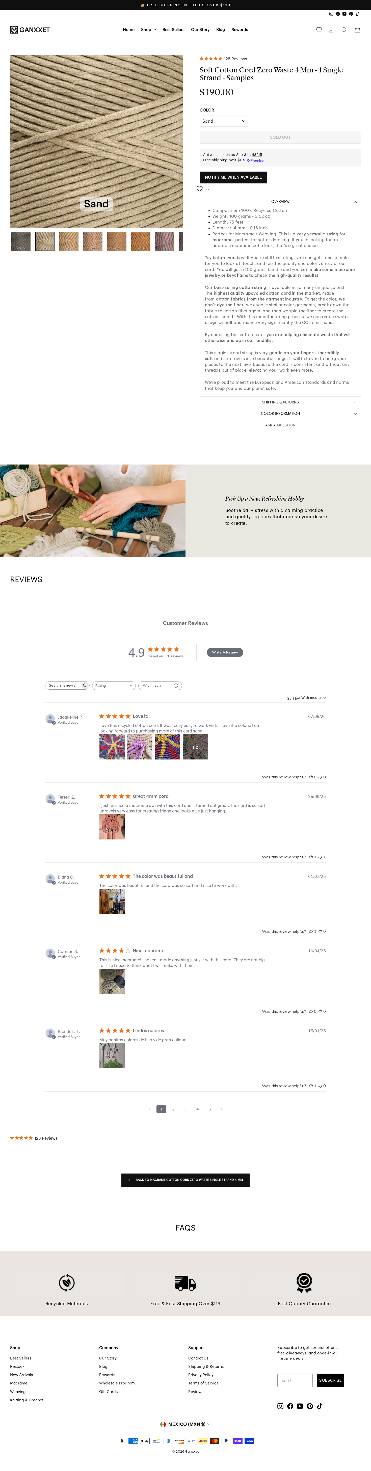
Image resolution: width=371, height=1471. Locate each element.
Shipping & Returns (206, 1367)
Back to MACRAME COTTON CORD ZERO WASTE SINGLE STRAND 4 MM (189, 1179)
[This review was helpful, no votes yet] (311, 777)
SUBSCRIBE (330, 1380)
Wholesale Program (117, 1383)
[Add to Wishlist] (205, 187)
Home (129, 30)
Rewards (239, 30)
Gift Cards (108, 1392)
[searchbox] (62, 685)
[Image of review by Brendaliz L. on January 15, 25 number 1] (112, 1055)
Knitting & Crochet (26, 1400)
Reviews (195, 1392)
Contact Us (198, 1358)
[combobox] (114, 685)
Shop (146, 30)
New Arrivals (21, 1375)
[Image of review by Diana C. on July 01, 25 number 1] (112, 901)
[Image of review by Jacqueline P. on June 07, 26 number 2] (139, 746)
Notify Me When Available (233, 177)
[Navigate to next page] (222, 1109)
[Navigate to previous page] (149, 1109)
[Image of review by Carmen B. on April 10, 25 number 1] (112, 981)
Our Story (200, 30)
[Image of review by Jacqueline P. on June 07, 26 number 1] (112, 746)
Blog (220, 30)
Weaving (18, 1392)
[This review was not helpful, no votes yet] (320, 777)
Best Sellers (173, 30)
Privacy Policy (201, 1375)
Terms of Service (203, 1383)
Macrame (19, 1383)
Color (207, 110)
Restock (17, 1367)
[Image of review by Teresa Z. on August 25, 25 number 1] (112, 826)
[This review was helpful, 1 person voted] (311, 857)
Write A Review (225, 652)
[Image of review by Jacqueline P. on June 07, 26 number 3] (167, 746)
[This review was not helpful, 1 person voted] (320, 857)
